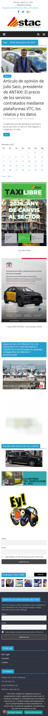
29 (29, 170)
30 (36, 170)
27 (16, 170)
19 (10, 165)
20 (16, 165)
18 (4, 165)
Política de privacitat (33, 712)
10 (42, 157)
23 (36, 165)
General (7, 76)
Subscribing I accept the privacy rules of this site (24, 557)
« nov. (3, 176)
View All (40, 574)
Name (3, 538)
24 (42, 165)
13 (16, 161)
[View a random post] (44, 34)
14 (23, 161)
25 (4, 170)
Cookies (4, 662)
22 (29, 165)
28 (23, 170)
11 (4, 161)
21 (23, 165)
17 (42, 161)
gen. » (10, 176)
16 (36, 161)
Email (3, 547)
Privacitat (5, 658)
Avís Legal (5, 654)
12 (10, 161)
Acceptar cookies (15, 712)
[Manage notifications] (4, 712)
